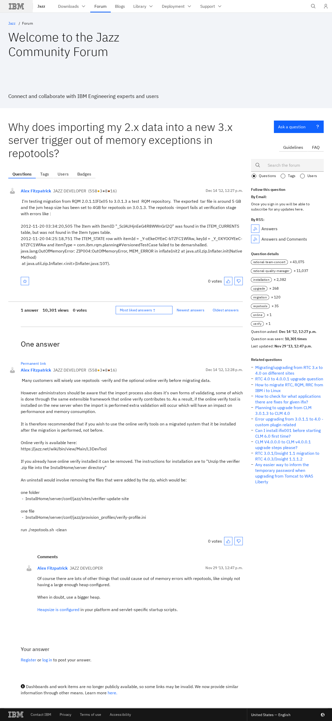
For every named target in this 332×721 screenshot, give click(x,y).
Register (28, 659)
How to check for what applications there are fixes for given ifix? (288, 399)
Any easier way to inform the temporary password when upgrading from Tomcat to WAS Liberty (284, 473)
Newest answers (190, 310)
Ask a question (292, 126)
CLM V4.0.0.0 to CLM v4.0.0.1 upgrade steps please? (283, 444)
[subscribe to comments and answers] (255, 239)
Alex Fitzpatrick (36, 190)
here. (112, 692)
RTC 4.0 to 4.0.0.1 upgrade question (289, 378)
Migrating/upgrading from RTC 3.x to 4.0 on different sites (289, 370)
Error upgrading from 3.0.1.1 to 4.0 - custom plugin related (289, 421)
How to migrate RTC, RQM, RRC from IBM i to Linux (289, 387)
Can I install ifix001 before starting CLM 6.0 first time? (288, 433)
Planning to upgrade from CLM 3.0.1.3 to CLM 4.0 (283, 410)
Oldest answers (226, 310)
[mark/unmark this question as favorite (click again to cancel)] (25, 281)
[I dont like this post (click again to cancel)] (238, 281)
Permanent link (33, 363)
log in (47, 659)
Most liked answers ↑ (138, 310)
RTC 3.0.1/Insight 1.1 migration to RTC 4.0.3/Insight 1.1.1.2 (287, 456)
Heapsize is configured (58, 609)
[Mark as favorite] (25, 281)
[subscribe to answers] (255, 229)
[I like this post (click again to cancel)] (228, 281)
